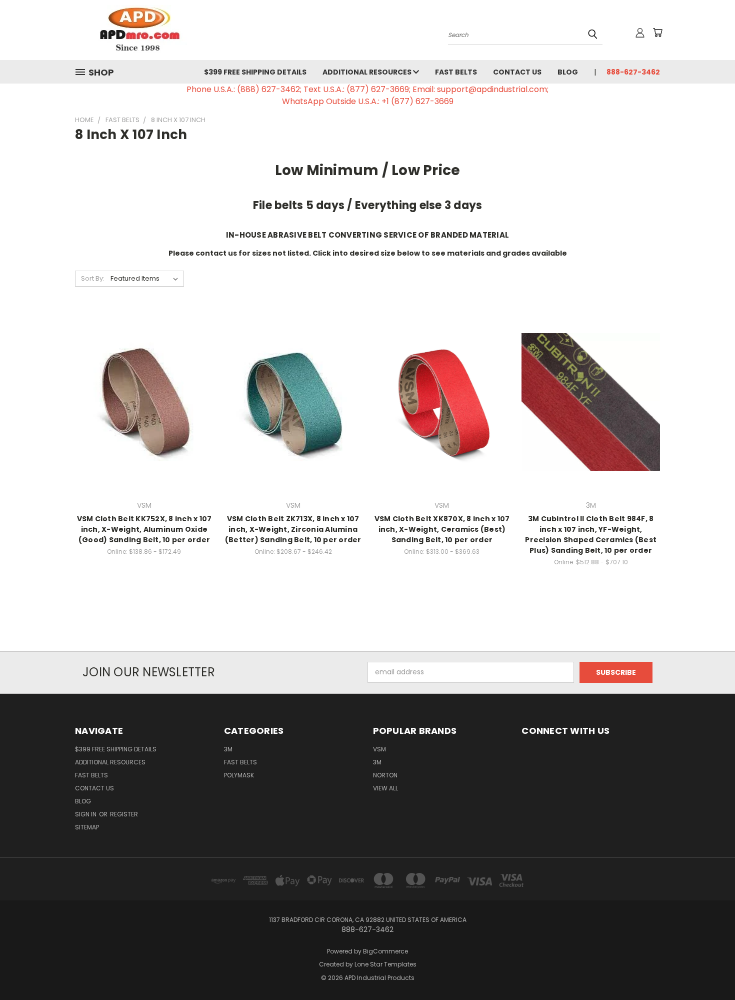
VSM (379, 749)
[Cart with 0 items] (657, 33)
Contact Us (517, 72)
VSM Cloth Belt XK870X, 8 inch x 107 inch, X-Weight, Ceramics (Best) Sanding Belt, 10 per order (442, 529)
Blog (568, 72)
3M (228, 749)
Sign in (86, 814)
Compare (141, 401)
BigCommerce (385, 951)
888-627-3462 (633, 72)
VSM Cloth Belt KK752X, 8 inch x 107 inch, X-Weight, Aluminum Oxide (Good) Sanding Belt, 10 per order (144, 529)
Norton (385, 775)
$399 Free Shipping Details (255, 72)
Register (124, 814)
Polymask (239, 775)
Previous (708, 968)
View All (385, 788)
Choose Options (144, 419)
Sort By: (92, 278)
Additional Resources (367, 72)
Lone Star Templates (385, 964)
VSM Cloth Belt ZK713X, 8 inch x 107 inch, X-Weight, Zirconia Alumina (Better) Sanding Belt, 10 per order (293, 529)
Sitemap (87, 827)
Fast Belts (456, 72)
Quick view (144, 381)
